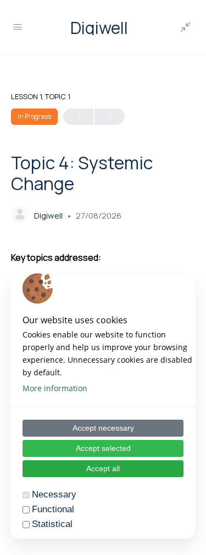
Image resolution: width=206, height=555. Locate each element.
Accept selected (103, 448)
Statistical (52, 524)
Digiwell (99, 27)
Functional (53, 509)
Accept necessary (103, 428)
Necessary (54, 494)
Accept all (103, 468)
